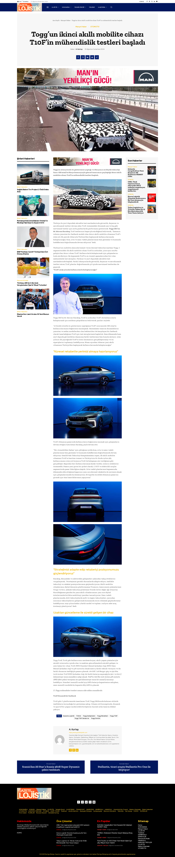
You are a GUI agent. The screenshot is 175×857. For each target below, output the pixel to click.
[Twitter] (152, 1)
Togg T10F (113, 716)
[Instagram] (149, 1)
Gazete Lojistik (68, 716)
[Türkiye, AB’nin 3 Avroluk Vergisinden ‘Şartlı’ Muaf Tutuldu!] (33, 268)
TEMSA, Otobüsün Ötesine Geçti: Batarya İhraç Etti (115, 834)
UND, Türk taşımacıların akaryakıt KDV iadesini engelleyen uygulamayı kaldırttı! (136, 186)
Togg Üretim (95, 718)
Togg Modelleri (102, 716)
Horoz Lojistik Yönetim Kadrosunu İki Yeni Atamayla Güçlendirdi (137, 199)
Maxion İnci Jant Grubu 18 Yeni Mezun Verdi (33, 315)
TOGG (78, 716)
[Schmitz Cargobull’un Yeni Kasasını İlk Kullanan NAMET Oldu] (152, 170)
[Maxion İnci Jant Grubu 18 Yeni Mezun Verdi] (33, 299)
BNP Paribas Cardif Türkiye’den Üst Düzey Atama (32, 253)
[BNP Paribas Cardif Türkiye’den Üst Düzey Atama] (33, 236)
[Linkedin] (154, 1)
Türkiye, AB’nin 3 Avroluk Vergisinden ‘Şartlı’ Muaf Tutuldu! (32, 284)
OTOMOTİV (94, 27)
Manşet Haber (65, 20)
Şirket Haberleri (22, 187)
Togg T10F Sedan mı (82, 718)
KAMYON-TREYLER (102, 845)
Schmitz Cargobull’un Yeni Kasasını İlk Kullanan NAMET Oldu (136, 172)
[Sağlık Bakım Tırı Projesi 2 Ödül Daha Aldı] (33, 174)
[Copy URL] (97, 57)
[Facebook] (147, 1)
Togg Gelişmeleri (89, 716)
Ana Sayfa (56, 20)
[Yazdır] (92, 57)
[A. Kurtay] (61, 740)
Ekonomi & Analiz (22, 280)
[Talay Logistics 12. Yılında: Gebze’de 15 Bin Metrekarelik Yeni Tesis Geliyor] (152, 209)
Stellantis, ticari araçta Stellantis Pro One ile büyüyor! (124, 768)
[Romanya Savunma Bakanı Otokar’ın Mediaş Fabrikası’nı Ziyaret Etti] (33, 205)
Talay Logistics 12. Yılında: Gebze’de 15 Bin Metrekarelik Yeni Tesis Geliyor (136, 210)
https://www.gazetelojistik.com (78, 732)
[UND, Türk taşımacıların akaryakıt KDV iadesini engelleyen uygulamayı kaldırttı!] (152, 183)
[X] (83, 57)
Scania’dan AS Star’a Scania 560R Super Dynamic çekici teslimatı (51, 768)
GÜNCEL (131, 179)
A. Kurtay (79, 49)
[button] (111, 7)
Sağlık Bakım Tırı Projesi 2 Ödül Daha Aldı (33, 190)
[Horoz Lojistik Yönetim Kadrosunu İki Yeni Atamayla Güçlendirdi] (152, 198)
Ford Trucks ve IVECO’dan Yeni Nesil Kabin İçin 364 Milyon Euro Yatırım (114, 842)
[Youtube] (157, 1)
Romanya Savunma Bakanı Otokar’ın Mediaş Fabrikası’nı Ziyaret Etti (32, 222)
